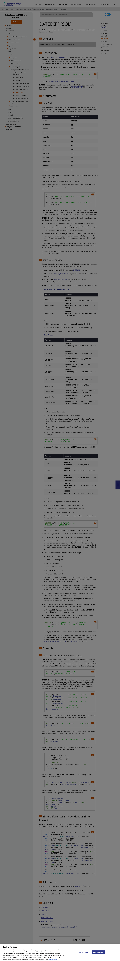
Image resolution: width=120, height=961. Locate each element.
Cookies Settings (84, 952)
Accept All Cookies (98, 952)
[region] (60, 952)
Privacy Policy (52, 959)
